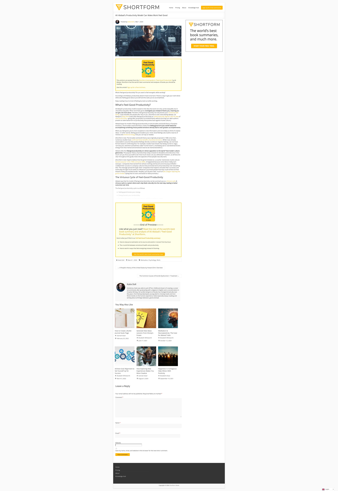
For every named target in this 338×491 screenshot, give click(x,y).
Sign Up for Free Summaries (212, 8)
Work (158, 260)
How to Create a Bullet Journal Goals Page (123, 332)
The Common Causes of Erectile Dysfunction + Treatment (159, 276)
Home (171, 8)
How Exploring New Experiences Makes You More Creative (145, 371)
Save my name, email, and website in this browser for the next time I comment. (141, 451)
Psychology (152, 260)
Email (117, 433)
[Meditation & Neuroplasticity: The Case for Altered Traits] (168, 309)
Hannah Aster (121, 336)
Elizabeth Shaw (165, 376)
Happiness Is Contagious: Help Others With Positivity (167, 371)
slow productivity (121, 118)
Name (118, 423)
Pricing (177, 8)
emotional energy (129, 135)
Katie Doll (131, 22)
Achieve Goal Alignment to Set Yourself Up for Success (124, 371)
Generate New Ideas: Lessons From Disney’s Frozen (145, 333)
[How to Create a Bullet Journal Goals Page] (124, 309)
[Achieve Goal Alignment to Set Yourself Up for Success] (124, 347)
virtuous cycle (170, 181)
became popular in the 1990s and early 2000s (130, 162)
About (184, 8)
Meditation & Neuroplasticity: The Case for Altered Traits (167, 333)
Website (118, 443)
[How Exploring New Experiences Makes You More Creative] (146, 347)
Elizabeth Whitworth (145, 338)
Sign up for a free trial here (136, 87)
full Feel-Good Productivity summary (148, 238)
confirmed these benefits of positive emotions (146, 140)
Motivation (144, 260)
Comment (119, 397)
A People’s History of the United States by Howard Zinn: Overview (140, 268)
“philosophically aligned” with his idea (166, 116)
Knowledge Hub (193, 8)
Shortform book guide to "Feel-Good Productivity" (155, 80)
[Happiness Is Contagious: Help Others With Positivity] (168, 347)
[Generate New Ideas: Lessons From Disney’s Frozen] (146, 309)
